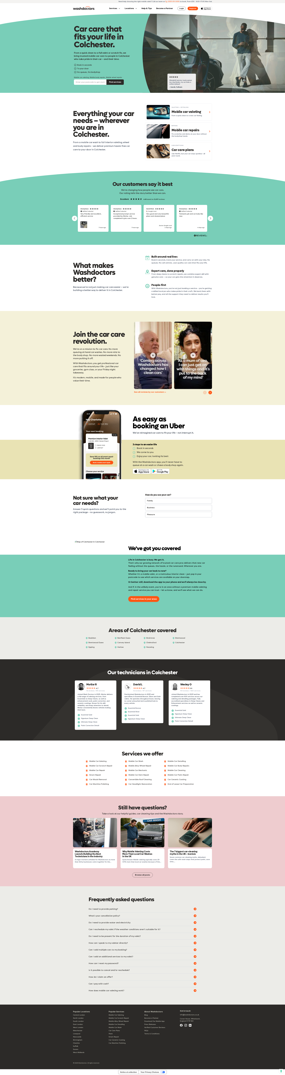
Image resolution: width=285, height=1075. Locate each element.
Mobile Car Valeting (98, 761)
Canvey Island (123, 642)
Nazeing (150, 647)
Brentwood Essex (96, 642)
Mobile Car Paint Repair (178, 775)
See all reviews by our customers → (150, 392)
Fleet (111, 1034)
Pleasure (151, 514)
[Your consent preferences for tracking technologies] (281, 1071)
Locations (129, 8)
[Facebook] (181, 1025)
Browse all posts (142, 875)
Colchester (180, 642)
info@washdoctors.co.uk (189, 1015)
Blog (146, 1015)
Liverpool (76, 1034)
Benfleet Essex (123, 638)
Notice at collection (128, 1072)
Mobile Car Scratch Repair (100, 766)
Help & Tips (146, 8)
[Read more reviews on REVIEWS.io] (200, 236)
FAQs (146, 1031)
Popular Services (116, 1012)
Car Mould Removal (98, 779)
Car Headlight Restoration (140, 784)
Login (181, 8)
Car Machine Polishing (99, 784)
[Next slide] (210, 392)
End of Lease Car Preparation (181, 784)
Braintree (150, 638)
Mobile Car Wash (135, 761)
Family (150, 501)
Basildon (92, 638)
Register (192, 8)
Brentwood (180, 638)
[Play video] (153, 355)
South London (78, 1021)
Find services (115, 82)
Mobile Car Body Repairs (178, 766)
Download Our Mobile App (154, 1021)
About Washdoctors (153, 1012)
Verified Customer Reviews (154, 1027)
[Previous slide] (205, 392)
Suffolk (75, 1046)
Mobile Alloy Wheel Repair (139, 766)
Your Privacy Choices (149, 1072)
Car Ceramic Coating (177, 779)
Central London (79, 1015)
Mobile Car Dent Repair (138, 775)
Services (113, 8)
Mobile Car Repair (97, 770)
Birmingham (77, 1040)
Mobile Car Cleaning (176, 770)
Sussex (75, 1049)
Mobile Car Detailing (177, 761)
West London (78, 1027)
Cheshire (76, 1043)
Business (151, 508)
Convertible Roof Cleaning (140, 779)
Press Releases (150, 1024)
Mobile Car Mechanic (137, 770)
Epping (91, 647)
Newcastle (77, 1037)
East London (78, 1024)
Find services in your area (144, 599)
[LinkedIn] (190, 1025)
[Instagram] (185, 1025)
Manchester (77, 1031)
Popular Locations (81, 1012)
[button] (74, 218)
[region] (142, 218)
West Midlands (78, 1052)
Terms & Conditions (152, 1034)
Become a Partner (164, 8)
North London (78, 1018)
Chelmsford (151, 642)
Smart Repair (95, 775)
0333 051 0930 (174, 1)
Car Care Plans (114, 1031)
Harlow (120, 647)
